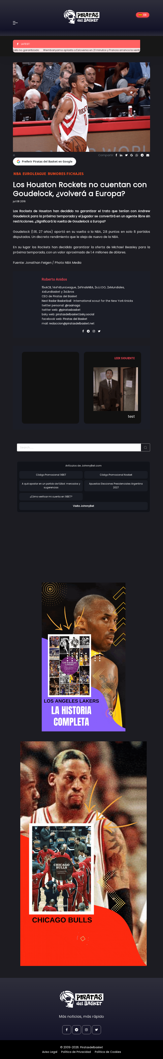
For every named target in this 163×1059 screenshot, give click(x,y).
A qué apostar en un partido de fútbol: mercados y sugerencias (51, 485)
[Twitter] (126, 155)
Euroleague (34, 173)
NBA (17, 173)
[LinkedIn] (121, 155)
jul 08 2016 (19, 201)
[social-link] (66, 1029)
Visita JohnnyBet (83, 506)
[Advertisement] (50, 543)
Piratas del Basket (75, 319)
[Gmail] (131, 155)
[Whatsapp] (137, 155)
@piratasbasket (70, 310)
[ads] (83, 657)
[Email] (147, 155)
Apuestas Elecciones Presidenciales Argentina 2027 (116, 485)
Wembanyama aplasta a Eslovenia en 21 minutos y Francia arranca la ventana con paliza (82, 50)
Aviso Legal (49, 1052)
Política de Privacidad (76, 1052)
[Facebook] (116, 155)
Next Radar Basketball (56, 301)
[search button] (145, 447)
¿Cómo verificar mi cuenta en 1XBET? (51, 496)
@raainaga (72, 305)
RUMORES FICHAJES (66, 173)
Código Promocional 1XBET (51, 474)
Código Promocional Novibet (116, 474)
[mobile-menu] (18, 22)
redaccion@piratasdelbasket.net (71, 323)
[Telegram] (142, 155)
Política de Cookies (108, 1052)
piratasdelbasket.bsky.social (75, 314)
